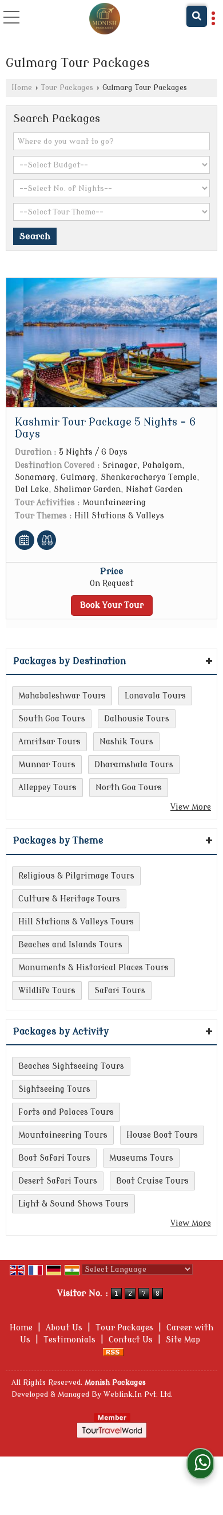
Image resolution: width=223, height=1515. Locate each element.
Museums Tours (141, 1158)
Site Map (183, 1340)
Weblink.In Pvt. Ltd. (138, 1395)
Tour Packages (67, 88)
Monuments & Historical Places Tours (93, 967)
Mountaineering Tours (62, 1135)
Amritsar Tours (49, 741)
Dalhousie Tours (136, 718)
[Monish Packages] (105, 20)
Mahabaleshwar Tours (62, 696)
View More (190, 807)
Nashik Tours (126, 741)
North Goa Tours (128, 787)
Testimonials (69, 1340)
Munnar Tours (46, 764)
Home (21, 88)
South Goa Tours (51, 718)
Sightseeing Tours (54, 1089)
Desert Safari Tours (57, 1181)
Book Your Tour (112, 605)
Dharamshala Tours (133, 764)
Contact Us (131, 1340)
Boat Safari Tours (54, 1158)
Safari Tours (119, 990)
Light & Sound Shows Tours (73, 1204)
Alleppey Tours (47, 787)
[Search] (196, 16)
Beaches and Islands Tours (70, 944)
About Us (64, 1327)
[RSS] (113, 1352)
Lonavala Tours (155, 696)
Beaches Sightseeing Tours (71, 1066)
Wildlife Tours (46, 990)
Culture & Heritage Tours (69, 899)
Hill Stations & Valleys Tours (76, 921)
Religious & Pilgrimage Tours (76, 876)
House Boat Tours (162, 1135)
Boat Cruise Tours (152, 1181)
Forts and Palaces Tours (66, 1112)
